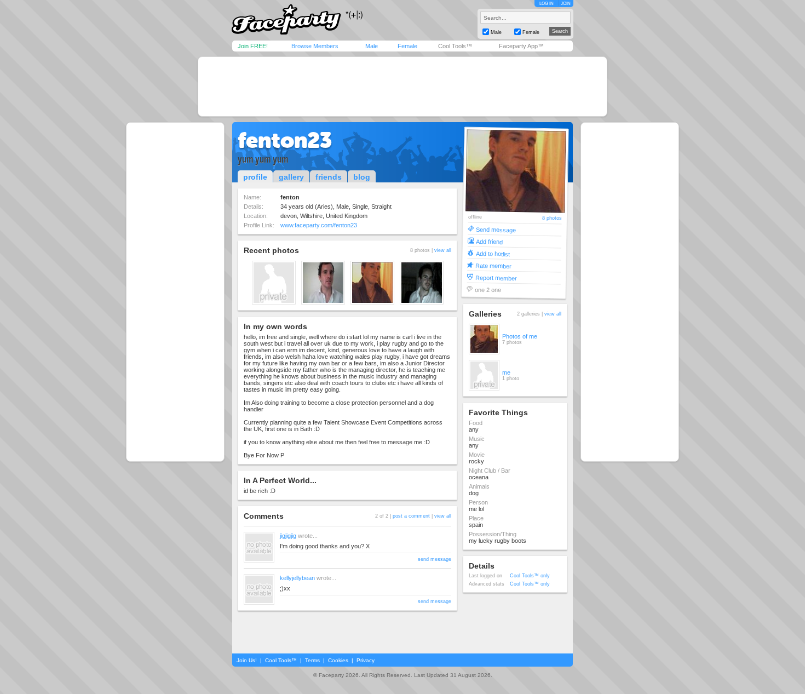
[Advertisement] (402, 86)
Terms (312, 660)
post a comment (411, 516)
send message (434, 559)
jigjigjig (288, 535)
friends (328, 177)
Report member (496, 277)
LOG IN (546, 3)
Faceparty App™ (521, 46)
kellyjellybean (297, 578)
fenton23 (285, 140)
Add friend (489, 241)
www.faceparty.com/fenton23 (318, 225)
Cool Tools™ (455, 46)
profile (255, 177)
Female (407, 46)
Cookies (338, 660)
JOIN (566, 3)
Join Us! (247, 660)
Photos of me (519, 336)
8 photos (552, 218)
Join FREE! (253, 46)
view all (442, 250)
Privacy (366, 660)
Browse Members (314, 46)
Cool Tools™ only (530, 575)
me (506, 372)
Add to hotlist (493, 253)
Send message (496, 229)
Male (371, 46)
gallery (291, 177)
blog (361, 177)
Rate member (493, 265)
